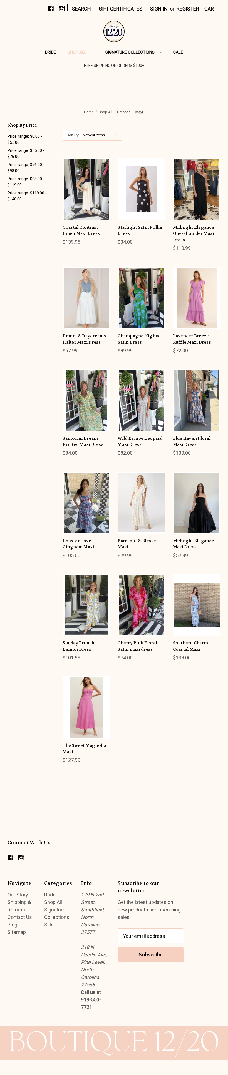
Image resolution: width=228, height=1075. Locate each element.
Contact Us (20, 917)
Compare (84, 189)
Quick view (82, 176)
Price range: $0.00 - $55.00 (25, 139)
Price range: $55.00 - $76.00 (26, 153)
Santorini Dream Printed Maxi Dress (83, 442)
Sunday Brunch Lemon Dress (78, 646)
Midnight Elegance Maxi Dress (193, 544)
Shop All (78, 52)
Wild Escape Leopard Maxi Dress (140, 442)
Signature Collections (130, 52)
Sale (178, 52)
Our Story (18, 895)
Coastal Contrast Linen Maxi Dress (81, 231)
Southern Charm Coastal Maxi (190, 646)
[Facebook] (51, 8)
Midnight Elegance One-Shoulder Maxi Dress (193, 234)
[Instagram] (62, 8)
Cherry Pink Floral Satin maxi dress (137, 646)
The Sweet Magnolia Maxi (84, 749)
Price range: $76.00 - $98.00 (26, 168)
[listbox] (102, 135)
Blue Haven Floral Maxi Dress (191, 442)
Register (188, 9)
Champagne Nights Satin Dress (138, 339)
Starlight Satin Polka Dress (140, 231)
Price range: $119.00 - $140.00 (27, 196)
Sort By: (73, 135)
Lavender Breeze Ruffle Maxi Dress (192, 339)
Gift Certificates (120, 9)
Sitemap (17, 932)
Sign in (159, 9)
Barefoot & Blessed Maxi (138, 544)
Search (81, 9)
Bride (50, 52)
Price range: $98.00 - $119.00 (26, 182)
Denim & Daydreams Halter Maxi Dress (84, 339)
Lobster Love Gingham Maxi (78, 544)
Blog (12, 925)
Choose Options (86, 201)
